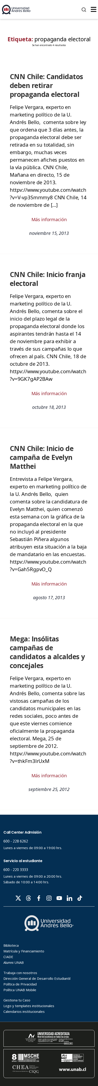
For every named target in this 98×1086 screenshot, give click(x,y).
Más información (49, 219)
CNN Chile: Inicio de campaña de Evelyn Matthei (41, 457)
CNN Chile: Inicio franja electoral (47, 279)
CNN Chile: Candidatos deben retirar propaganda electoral (46, 85)
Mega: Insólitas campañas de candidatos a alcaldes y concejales (47, 652)
